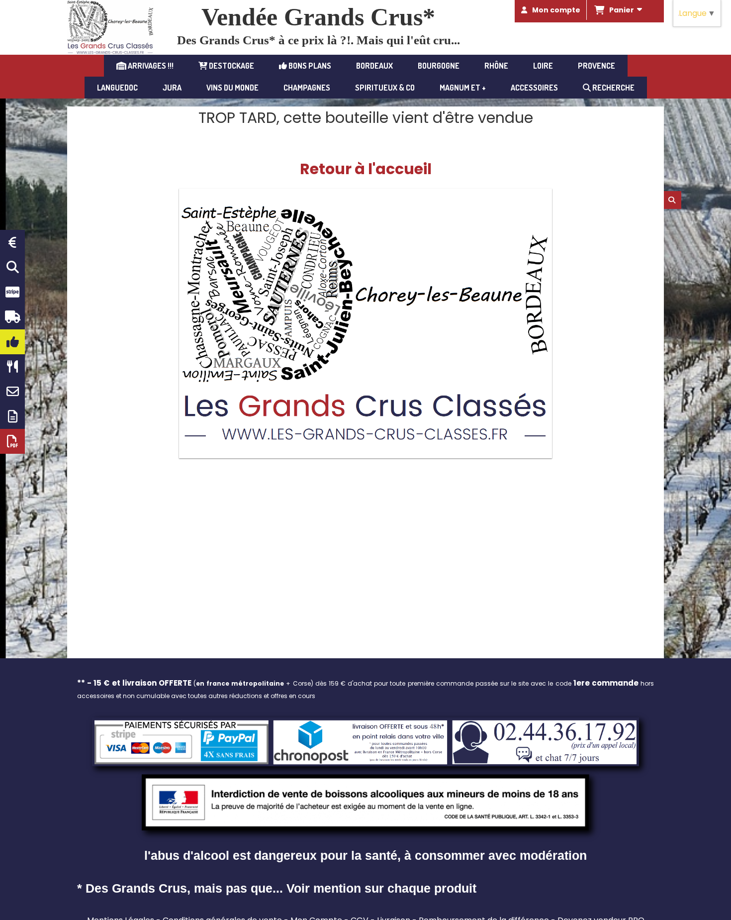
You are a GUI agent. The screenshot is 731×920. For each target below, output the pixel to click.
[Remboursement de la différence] (12, 242)
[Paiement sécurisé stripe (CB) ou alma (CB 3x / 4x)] (12, 292)
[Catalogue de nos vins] (12, 441)
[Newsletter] (12, 416)
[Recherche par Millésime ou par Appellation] (12, 267)
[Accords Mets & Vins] (12, 366)
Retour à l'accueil (366, 169)
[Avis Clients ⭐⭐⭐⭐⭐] (12, 341)
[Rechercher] (672, 200)
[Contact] (12, 391)
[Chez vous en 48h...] (12, 317)
